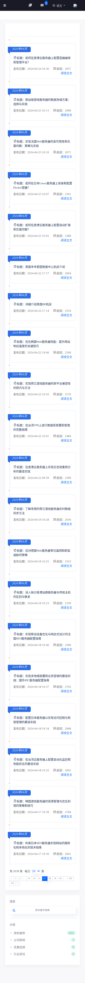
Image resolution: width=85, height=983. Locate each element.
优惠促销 (43, 947)
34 (29, 878)
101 (70, 878)
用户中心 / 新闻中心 (24, 16)
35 (34, 878)
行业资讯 (43, 954)
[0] (43, 5)
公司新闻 (43, 940)
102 (12, 883)
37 (45, 878)
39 (55, 878)
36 (39, 878)
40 (60, 878)
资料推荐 (43, 933)
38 (50, 878)
